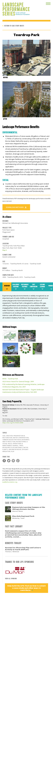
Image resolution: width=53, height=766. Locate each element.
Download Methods (15, 207)
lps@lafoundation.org (9, 482)
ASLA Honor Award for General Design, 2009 (18, 381)
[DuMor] (26, 570)
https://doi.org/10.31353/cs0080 (12, 423)
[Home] (15, 8)
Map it (4, 250)
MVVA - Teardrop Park (10, 379)
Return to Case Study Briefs (14, 26)
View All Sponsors (11, 578)
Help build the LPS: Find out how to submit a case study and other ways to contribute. (26, 588)
